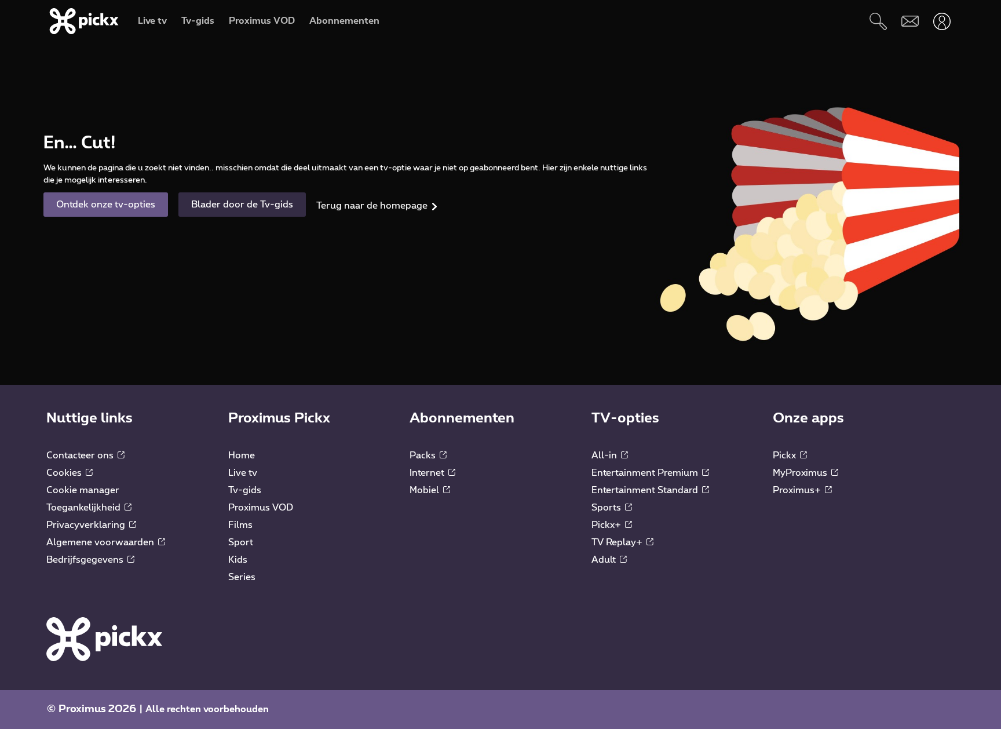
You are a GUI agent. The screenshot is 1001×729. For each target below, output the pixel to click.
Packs (424, 455)
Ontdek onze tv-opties (105, 204)
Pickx (785, 455)
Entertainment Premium (645, 473)
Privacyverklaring (86, 525)
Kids (237, 559)
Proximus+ (798, 490)
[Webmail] (910, 21)
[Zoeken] (878, 21)
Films (240, 525)
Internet (428, 473)
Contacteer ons (81, 455)
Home (241, 455)
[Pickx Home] (104, 638)
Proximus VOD (260, 507)
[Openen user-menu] (942, 21)
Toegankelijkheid (84, 507)
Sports (607, 507)
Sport (240, 542)
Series (241, 577)
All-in (605, 455)
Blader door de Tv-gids (242, 204)
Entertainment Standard (645, 490)
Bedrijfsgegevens (86, 559)
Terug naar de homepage (372, 205)
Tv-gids (244, 490)
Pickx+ (607, 525)
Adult (604, 559)
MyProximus (801, 473)
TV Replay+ (618, 542)
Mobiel (425, 490)
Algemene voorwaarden (101, 542)
